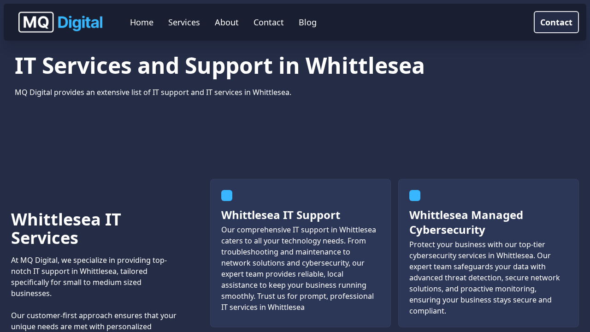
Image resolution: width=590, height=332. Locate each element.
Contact (556, 22)
